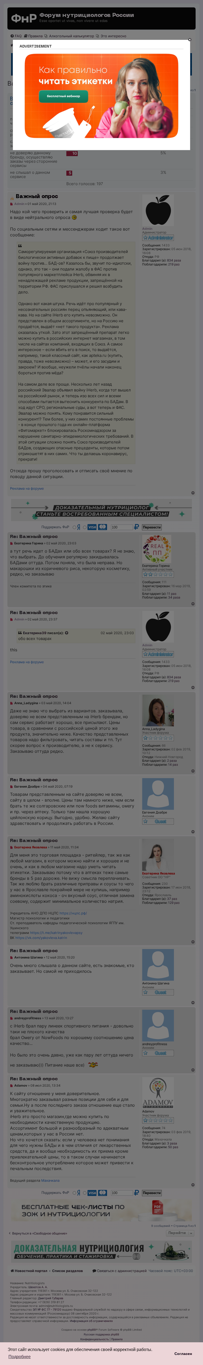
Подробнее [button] (19, 1356)
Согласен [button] (183, 1354)
